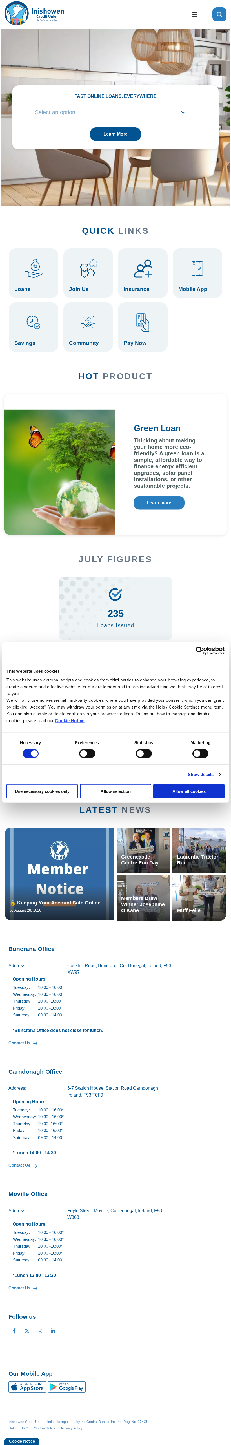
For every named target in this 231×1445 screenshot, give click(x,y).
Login (143, 327)
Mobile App (197, 273)
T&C (24, 1428)
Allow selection (116, 791)
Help (12, 1428)
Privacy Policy (72, 1428)
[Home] (93, 14)
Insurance (143, 273)
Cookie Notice (70, 720)
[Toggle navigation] (194, 14)
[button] (219, 14)
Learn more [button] (159, 502)
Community (88, 327)
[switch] (87, 753)
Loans (33, 273)
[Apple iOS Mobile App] (28, 1386)
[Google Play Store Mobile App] (67, 1386)
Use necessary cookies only (42, 791)
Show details (201, 774)
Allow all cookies (189, 791)
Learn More (115, 134)
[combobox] (111, 112)
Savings (33, 327)
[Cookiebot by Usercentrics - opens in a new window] (200, 650)
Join (88, 273)
